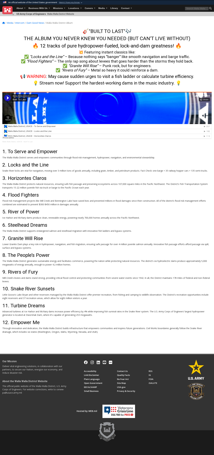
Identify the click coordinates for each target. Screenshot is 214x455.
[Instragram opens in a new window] (92, 362)
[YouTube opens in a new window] (104, 362)
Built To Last (28, 142)
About (20, 8)
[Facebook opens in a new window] (86, 362)
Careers (89, 8)
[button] (71, 2)
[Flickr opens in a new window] (110, 362)
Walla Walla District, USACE (12, 142)
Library (114, 8)
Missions (58, 8)
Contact (125, 8)
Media (101, 8)
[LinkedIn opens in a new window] (98, 362)
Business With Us (38, 8)
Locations (74, 8)
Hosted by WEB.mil (87, 411)
